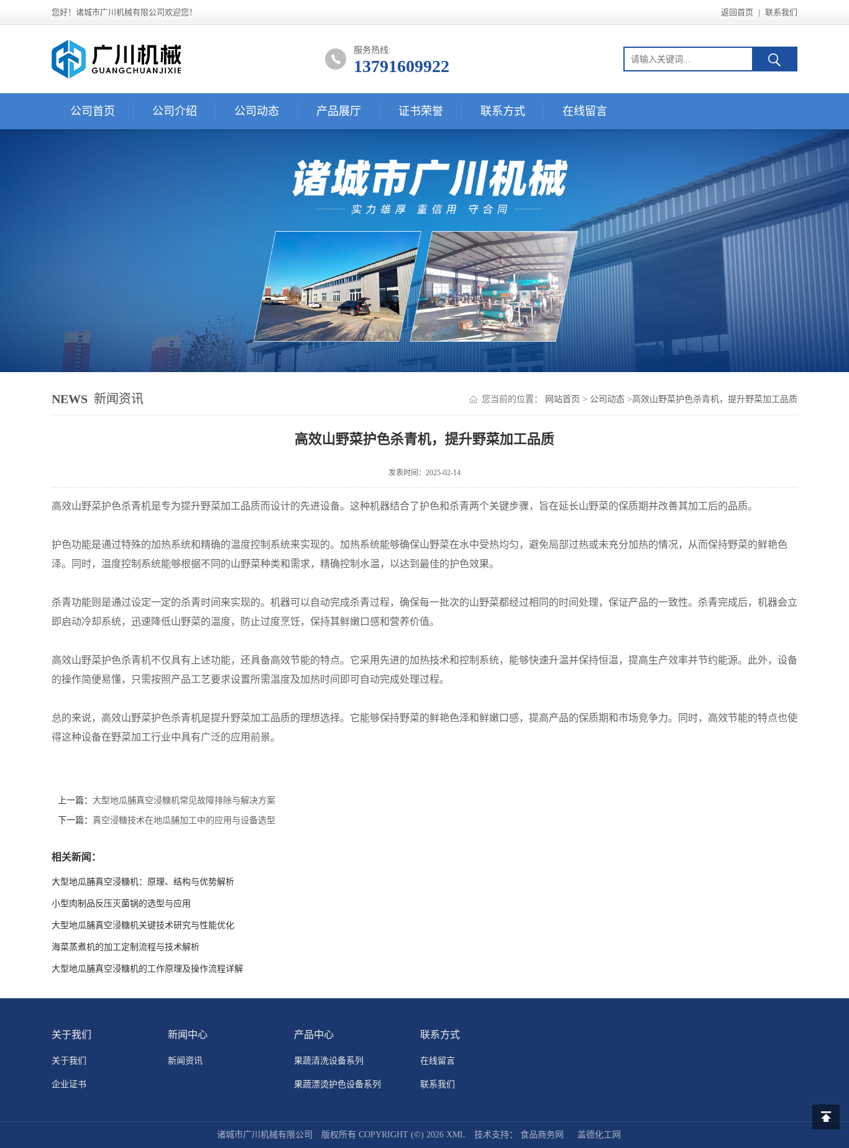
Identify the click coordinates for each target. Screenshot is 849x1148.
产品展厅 (338, 111)
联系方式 (502, 111)
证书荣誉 (420, 111)
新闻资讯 (185, 1060)
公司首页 (92, 111)
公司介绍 (174, 111)
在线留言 (584, 111)
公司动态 (256, 111)
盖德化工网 (599, 1134)
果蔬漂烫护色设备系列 (337, 1084)
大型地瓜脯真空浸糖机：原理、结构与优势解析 (143, 881)
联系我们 (781, 12)
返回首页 (737, 12)
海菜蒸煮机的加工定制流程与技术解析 (126, 947)
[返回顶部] (826, 1117)
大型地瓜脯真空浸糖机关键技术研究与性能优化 (143, 925)
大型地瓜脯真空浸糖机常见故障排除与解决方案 (184, 800)
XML (456, 1134)
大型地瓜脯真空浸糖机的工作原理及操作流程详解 (147, 968)
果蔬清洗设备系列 (329, 1060)
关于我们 (69, 1060)
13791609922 (401, 66)
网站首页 (562, 399)
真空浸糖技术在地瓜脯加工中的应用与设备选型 (184, 820)
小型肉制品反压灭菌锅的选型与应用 (121, 903)
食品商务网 (542, 1134)
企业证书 (69, 1084)
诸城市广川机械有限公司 (265, 1134)
